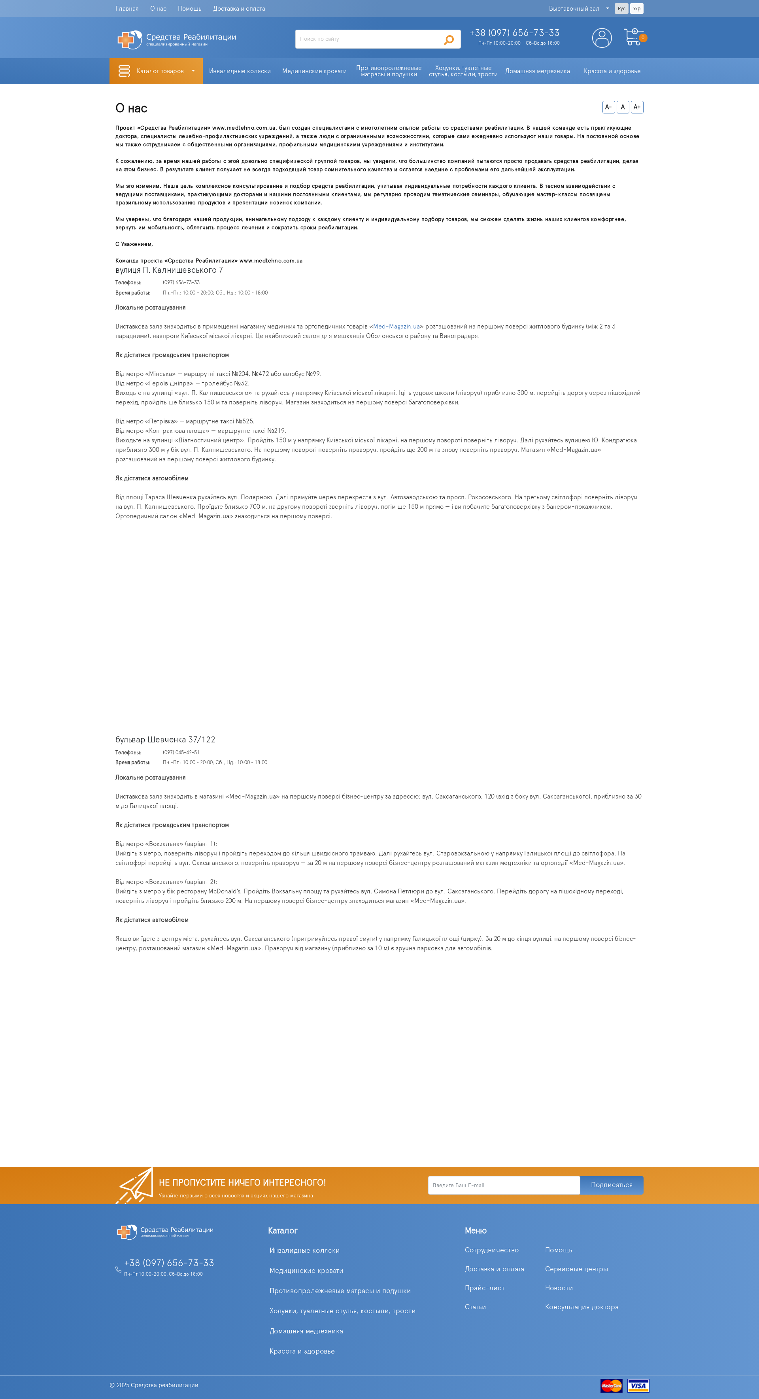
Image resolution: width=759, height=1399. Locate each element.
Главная (127, 9)
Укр (636, 8)
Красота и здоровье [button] (612, 71)
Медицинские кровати (307, 1270)
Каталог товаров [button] (161, 71)
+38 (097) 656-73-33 (169, 1263)
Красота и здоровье (302, 1351)
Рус (621, 8)
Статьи (475, 1307)
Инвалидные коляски (305, 1250)
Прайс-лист (485, 1288)
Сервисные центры (576, 1269)
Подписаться (612, 1185)
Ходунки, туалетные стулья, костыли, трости (343, 1311)
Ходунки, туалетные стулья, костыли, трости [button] (463, 71)
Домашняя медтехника (306, 1331)
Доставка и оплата (239, 9)
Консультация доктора (582, 1307)
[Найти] (449, 39)
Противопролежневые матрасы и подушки (340, 1291)
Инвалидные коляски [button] (240, 71)
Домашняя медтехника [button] (537, 71)
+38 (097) (515, 33)
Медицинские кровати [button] (314, 71)
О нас (158, 9)
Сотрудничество (492, 1250)
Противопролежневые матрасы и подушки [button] (389, 71)
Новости (559, 1288)
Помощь (190, 9)
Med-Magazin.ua (396, 326)
